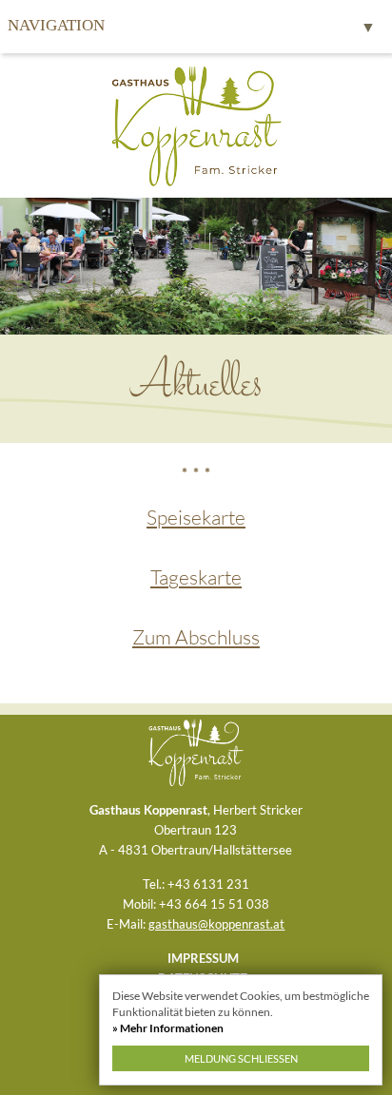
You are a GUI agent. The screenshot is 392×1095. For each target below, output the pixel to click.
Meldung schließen (241, 1058)
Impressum (203, 958)
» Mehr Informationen (168, 1028)
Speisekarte (196, 517)
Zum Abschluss (196, 636)
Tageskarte (196, 577)
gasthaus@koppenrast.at (216, 924)
